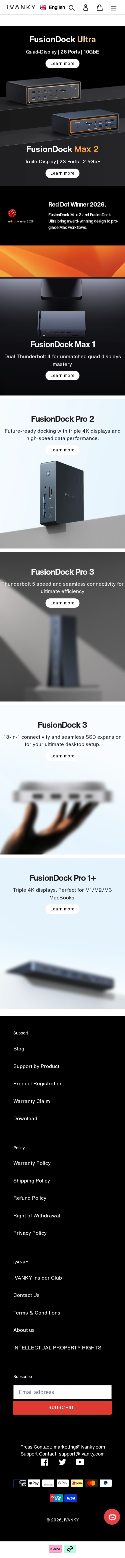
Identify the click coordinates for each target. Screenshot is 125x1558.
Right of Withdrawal (36, 1215)
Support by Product (36, 1066)
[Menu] (114, 7)
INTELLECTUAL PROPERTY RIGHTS (57, 1347)
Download (25, 1118)
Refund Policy (29, 1197)
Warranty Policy (32, 1163)
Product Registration (38, 1083)
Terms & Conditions (36, 1312)
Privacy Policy (30, 1232)
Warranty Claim (31, 1101)
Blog (18, 1048)
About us (24, 1329)
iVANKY (71, 1520)
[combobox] (50, 7)
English (54, 7)
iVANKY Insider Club (37, 1277)
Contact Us (26, 1295)
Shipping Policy (31, 1180)
